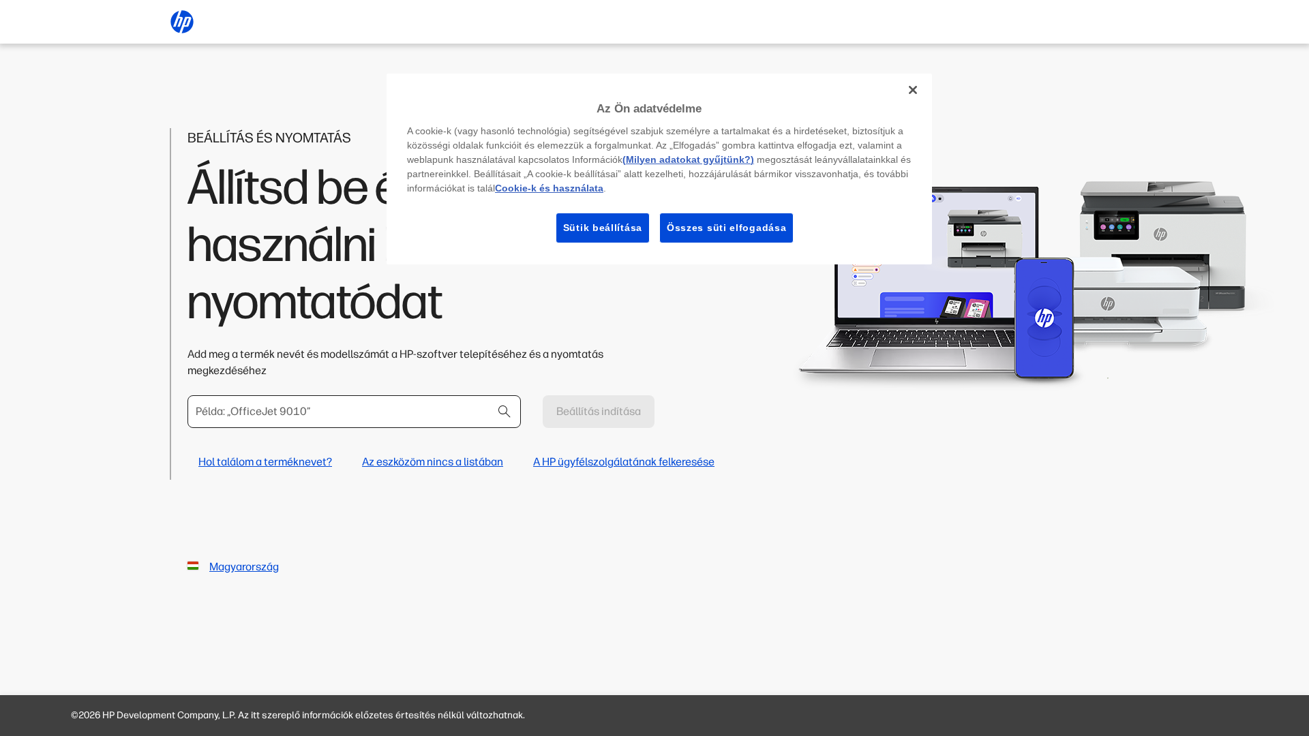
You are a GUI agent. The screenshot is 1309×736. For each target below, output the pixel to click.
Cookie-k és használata (549, 188)
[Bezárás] (913, 90)
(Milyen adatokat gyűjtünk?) (688, 159)
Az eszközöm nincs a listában (432, 461)
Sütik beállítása (602, 227)
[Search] (504, 412)
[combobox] (354, 411)
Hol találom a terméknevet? (265, 461)
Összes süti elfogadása (726, 227)
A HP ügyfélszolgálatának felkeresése (623, 461)
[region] (659, 169)
